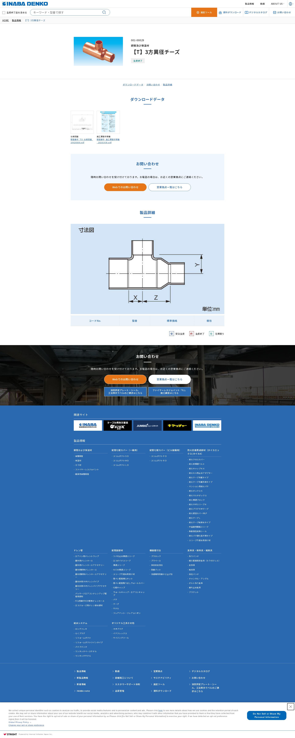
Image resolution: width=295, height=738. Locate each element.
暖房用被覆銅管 (82, 474)
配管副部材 (117, 550)
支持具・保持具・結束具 (199, 550)
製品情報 (249, 3)
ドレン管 (78, 550)
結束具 (192, 569)
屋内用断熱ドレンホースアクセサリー (90, 575)
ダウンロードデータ (133, 84)
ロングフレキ (81, 628)
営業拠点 (158, 671)
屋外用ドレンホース (84, 560)
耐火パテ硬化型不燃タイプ (201, 535)
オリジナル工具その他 (123, 623)
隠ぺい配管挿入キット (123, 578)
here (160, 710)
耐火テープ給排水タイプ (199, 522)
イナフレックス (120, 633)
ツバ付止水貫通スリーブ (124, 556)
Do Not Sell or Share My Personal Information (266, 715)
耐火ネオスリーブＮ (197, 504)
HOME (5, 20)
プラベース (156, 560)
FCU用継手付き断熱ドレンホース (89, 601)
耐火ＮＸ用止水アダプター (201, 473)
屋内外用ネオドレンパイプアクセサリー (91, 587)
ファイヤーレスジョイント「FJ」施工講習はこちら (170, 391)
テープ (116, 604)
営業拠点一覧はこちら (170, 187)
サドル (116, 608)
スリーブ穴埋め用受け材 (199, 540)
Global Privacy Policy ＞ (20, 722)
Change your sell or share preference (26, 725)
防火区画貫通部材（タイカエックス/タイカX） (203, 452)
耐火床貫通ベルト (197, 464)
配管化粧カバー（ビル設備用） (165, 450)
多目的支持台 (157, 565)
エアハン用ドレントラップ (87, 556)
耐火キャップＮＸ (197, 468)
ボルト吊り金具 (196, 583)
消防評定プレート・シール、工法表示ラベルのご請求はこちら (125, 391)
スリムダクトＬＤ (121, 465)
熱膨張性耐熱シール (198, 531)
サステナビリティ (162, 677)
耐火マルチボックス (198, 495)
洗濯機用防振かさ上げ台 (162, 574)
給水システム (80, 623)
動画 (262, 3)
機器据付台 (155, 550)
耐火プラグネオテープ (198, 508)
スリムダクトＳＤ (121, 456)
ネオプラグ (118, 628)
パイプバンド (81, 646)
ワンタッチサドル (83, 655)
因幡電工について (124, 677)
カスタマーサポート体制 (127, 684)
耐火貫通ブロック (197, 500)
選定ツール (159, 684)
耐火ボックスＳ (196, 490)
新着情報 (81, 684)
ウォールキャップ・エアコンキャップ (129, 593)
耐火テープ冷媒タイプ (198, 477)
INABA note (83, 690)
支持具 (192, 565)
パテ (115, 599)
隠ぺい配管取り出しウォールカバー (129, 583)
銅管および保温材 (83, 450)
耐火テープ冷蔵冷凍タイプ (200, 482)
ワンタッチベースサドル (86, 651)
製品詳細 (167, 84)
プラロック (156, 556)
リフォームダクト (83, 637)
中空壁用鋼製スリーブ (198, 526)
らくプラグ (80, 633)
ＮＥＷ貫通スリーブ (122, 569)
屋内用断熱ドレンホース (86, 569)
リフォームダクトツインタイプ (89, 642)
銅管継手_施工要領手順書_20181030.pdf (108, 141)
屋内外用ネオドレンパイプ (87, 581)
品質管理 (119, 690)
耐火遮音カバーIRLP (198, 513)
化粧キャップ (119, 587)
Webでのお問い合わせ (125, 187)
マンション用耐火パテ (199, 486)
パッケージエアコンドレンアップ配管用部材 (91, 595)
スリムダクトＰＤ (159, 456)
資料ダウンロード (162, 690)
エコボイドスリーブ (122, 560)
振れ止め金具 (195, 587)
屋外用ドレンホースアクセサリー (89, 565)
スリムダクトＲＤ (159, 460)
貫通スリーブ (119, 565)
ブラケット (194, 592)
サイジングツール (121, 637)
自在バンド (194, 574)
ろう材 (78, 465)
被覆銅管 (79, 456)
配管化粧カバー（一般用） (125, 450)
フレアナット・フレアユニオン (127, 613)
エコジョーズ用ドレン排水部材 (89, 605)
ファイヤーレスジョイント (87, 469)
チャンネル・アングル (199, 578)
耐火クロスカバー (197, 459)
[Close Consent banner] (290, 706)
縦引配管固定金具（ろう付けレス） (204, 560)
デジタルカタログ (201, 671)
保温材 (78, 460)
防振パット (156, 569)
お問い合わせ (153, 84)
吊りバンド (194, 556)
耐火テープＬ (195, 517)
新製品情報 (82, 677)
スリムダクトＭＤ (121, 460)
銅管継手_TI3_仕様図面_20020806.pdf (82, 141)
